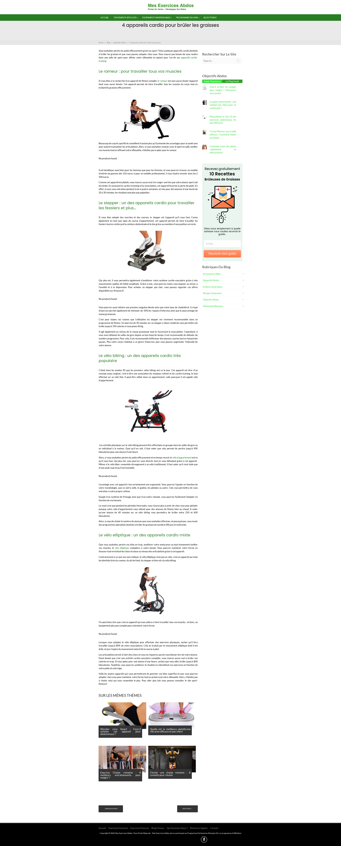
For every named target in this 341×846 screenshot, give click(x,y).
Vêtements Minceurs (213, 306)
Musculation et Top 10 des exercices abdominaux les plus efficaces (223, 119)
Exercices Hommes (118, 828)
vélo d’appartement (182, 457)
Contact (214, 828)
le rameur (162, 80)
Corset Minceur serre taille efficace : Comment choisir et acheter (223, 134)
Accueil (102, 828)
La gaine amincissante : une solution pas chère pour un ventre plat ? (223, 104)
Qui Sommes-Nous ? (177, 828)
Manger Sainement (212, 293)
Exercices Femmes (139, 828)
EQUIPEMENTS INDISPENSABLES (156, 17)
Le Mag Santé (232, 81)
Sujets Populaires (212, 81)
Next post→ (187, 809)
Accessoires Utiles (211, 273)
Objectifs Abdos (211, 299)
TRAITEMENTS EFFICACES (125, 17)
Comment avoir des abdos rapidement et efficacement (223, 149)
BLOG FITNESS (210, 17)
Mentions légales (199, 828)
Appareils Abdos (211, 280)
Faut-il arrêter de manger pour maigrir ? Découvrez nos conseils (223, 90)
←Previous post (111, 809)
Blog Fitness (157, 828)
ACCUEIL (105, 17)
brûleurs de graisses (212, 286)
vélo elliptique (122, 547)
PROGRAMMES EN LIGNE (187, 17)
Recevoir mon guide (222, 253)
